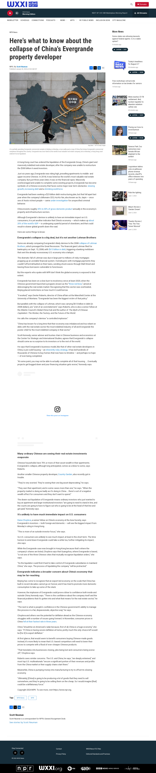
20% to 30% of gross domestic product (55, 209)
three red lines (75, 284)
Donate (143, 4)
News (62, 20)
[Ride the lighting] (119, 196)
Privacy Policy (61, 754)
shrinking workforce (53, 189)
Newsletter (12, 20)
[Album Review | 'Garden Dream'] (119, 210)
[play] (10, 13)
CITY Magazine (119, 20)
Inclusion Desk (103, 20)
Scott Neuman (22, 66)
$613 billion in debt (57, 249)
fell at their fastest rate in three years (40, 621)
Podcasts (50, 20)
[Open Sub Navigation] (57, 20)
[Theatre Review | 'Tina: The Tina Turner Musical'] (119, 225)
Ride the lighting (134, 192)
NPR (32, 698)
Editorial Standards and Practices (98, 754)
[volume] (17, 13)
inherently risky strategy (57, 350)
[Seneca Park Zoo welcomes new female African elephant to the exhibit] (119, 150)
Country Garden (65, 474)
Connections (38, 20)
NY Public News (86, 20)
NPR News (13, 32)
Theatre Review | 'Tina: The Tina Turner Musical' (135, 223)
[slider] (20, 13)
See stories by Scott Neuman (23, 722)
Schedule (25, 20)
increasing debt (32, 189)
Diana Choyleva (24, 520)
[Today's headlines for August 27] (119, 65)
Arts (72, 20)
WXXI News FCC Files (93, 749)
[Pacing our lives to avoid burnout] (119, 131)
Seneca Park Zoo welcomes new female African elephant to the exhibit (135, 151)
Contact (59, 749)
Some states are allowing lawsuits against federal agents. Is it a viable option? (126, 38)
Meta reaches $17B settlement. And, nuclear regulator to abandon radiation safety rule (136, 102)
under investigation (59, 200)
